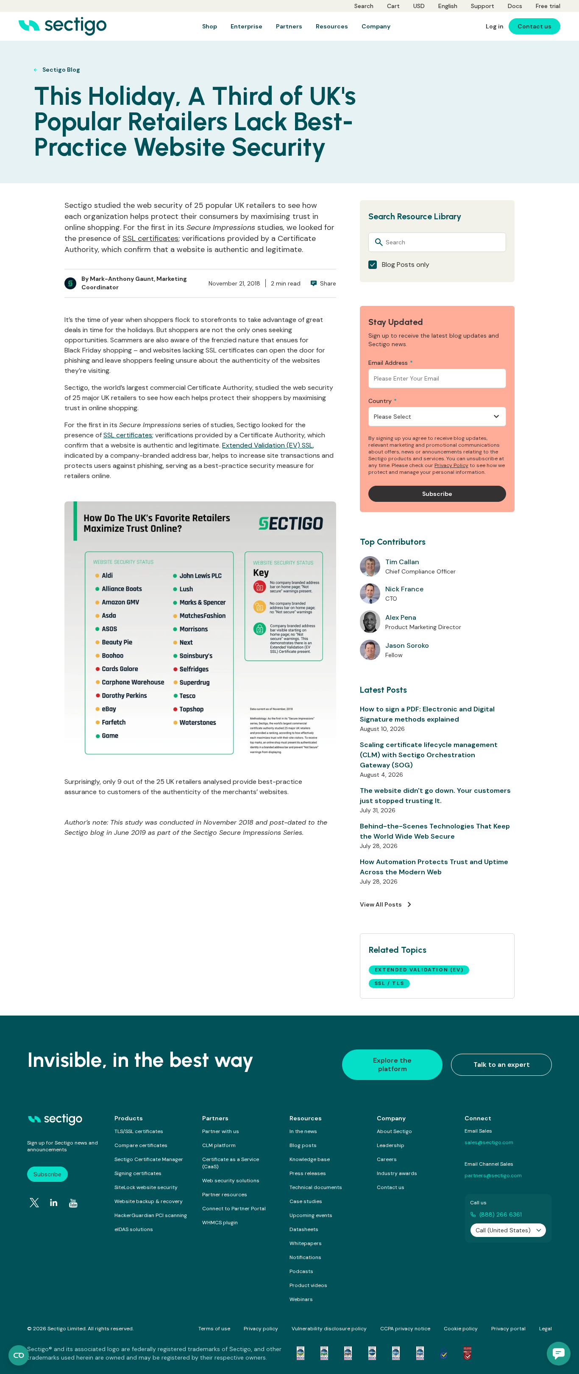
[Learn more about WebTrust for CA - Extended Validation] (348, 1353)
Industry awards (397, 1173)
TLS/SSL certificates (138, 1131)
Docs (515, 6)
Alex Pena (400, 617)
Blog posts (303, 1145)
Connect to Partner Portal (234, 1208)
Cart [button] (393, 6)
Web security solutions (230, 1180)
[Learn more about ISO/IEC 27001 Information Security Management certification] (467, 1353)
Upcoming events (311, 1215)
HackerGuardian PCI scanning (150, 1215)
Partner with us (220, 1131)
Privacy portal (508, 1328)
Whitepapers (306, 1243)
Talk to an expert (501, 1064)
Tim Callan (402, 561)
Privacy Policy (451, 465)
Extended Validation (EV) (419, 969)
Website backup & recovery (148, 1201)
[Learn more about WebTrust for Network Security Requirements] (300, 1353)
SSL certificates (150, 238)
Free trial (548, 6)
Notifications (305, 1257)
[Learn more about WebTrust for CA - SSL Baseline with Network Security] (396, 1353)
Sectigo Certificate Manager (148, 1159)
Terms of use (214, 1328)
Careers (387, 1159)
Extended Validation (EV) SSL (267, 445)
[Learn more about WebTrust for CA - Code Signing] (420, 1353)
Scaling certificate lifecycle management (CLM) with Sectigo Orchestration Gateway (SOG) (429, 755)
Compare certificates (140, 1145)
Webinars (301, 1299)
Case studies (306, 1201)
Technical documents (316, 1187)
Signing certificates (137, 1173)
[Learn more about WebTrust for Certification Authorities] (324, 1353)
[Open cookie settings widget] (18, 1355)
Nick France (404, 589)
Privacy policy (261, 1328)
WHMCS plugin (220, 1222)
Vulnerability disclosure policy (329, 1328)
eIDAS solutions (133, 1229)
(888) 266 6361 (500, 1214)
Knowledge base (310, 1159)
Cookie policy (461, 1328)
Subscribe (47, 1174)
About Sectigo (394, 1131)
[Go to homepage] (62, 26)
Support (482, 6)
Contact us (390, 1187)
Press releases (308, 1173)
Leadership (390, 1145)
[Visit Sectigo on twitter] (34, 1202)
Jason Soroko (407, 645)
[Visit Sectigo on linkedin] (54, 1202)
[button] (559, 1354)
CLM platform (219, 1145)
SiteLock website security (146, 1187)
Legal (545, 1328)
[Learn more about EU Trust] (444, 1353)
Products (128, 1118)
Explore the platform (392, 1064)
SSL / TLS (389, 983)
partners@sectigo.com (493, 1175)
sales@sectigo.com (489, 1142)
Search (363, 6)
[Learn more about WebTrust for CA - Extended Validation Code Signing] (372, 1353)
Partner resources (224, 1194)
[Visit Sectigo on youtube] (73, 1203)
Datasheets (304, 1229)
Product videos (308, 1285)
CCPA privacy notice (405, 1328)
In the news (303, 1131)
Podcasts (301, 1271)
